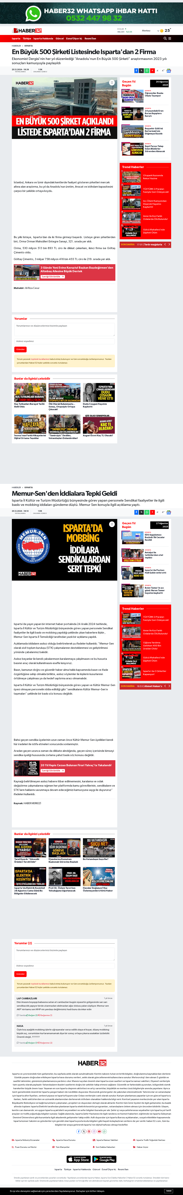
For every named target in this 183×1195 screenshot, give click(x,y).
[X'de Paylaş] (141, 70)
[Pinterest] (89, 1131)
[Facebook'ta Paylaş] (136, 70)
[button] (165, 245)
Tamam (168, 1191)
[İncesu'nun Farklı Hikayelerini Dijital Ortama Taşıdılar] (30, 424)
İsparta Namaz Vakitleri (107, 1140)
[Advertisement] (64, 158)
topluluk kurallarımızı (40, 359)
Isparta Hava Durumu (65, 1140)
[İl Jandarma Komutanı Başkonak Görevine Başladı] (64, 847)
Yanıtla (22, 1015)
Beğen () (33, 1015)
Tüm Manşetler (63, 1147)
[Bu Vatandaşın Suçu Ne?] (99, 847)
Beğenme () (46, 1015)
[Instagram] (94, 1131)
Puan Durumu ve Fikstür (26, 1147)
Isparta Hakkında (43, 38)
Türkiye (27, 38)
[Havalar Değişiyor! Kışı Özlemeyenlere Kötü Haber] (99, 876)
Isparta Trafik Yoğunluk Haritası (151, 1140)
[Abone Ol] (168, 71)
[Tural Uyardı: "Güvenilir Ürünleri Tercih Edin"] (30, 847)
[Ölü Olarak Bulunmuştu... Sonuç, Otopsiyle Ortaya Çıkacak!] (64, 392)
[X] (83, 1131)
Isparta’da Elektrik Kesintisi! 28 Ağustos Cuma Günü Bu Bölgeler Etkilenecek (29, 891)
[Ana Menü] (169, 39)
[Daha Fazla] (152, 70)
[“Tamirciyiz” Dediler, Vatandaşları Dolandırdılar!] (64, 424)
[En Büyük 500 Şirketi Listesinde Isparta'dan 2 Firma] (64, 108)
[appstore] (78, 1159)
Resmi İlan (90, 38)
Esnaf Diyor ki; (74, 38)
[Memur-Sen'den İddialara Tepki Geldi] (64, 550)
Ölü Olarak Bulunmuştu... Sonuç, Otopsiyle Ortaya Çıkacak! (62, 407)
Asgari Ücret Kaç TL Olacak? (98, 435)
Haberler (16, 46)
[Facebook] (78, 1131)
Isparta (16, 38)
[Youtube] (99, 1131)
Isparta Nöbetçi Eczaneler (27, 1140)
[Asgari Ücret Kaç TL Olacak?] (99, 424)
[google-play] (104, 1159)
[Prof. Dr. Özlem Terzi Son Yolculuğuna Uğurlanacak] (64, 876)
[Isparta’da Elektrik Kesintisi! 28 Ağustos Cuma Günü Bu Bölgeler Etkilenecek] (30, 876)
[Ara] (165, 39)
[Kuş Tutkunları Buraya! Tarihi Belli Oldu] (30, 392)
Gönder (20, 349)
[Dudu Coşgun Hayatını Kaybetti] (99, 392)
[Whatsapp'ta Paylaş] (146, 70)
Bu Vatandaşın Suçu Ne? (95, 859)
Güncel (60, 38)
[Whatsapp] (104, 1131)
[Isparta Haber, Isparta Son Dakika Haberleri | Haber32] (27, 30)
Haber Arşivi (142, 1147)
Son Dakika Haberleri (105, 1147)
